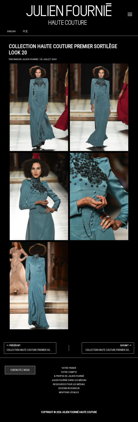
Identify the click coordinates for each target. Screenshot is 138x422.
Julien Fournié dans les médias (69, 380)
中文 (25, 31)
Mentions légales (69, 392)
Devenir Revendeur (69, 388)
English (11, 31)
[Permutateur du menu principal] (130, 14)
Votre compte (69, 372)
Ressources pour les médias (69, 384)
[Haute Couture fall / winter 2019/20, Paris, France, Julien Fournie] (39, 107)
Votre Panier (69, 367)
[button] (20, 370)
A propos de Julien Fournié (69, 375)
